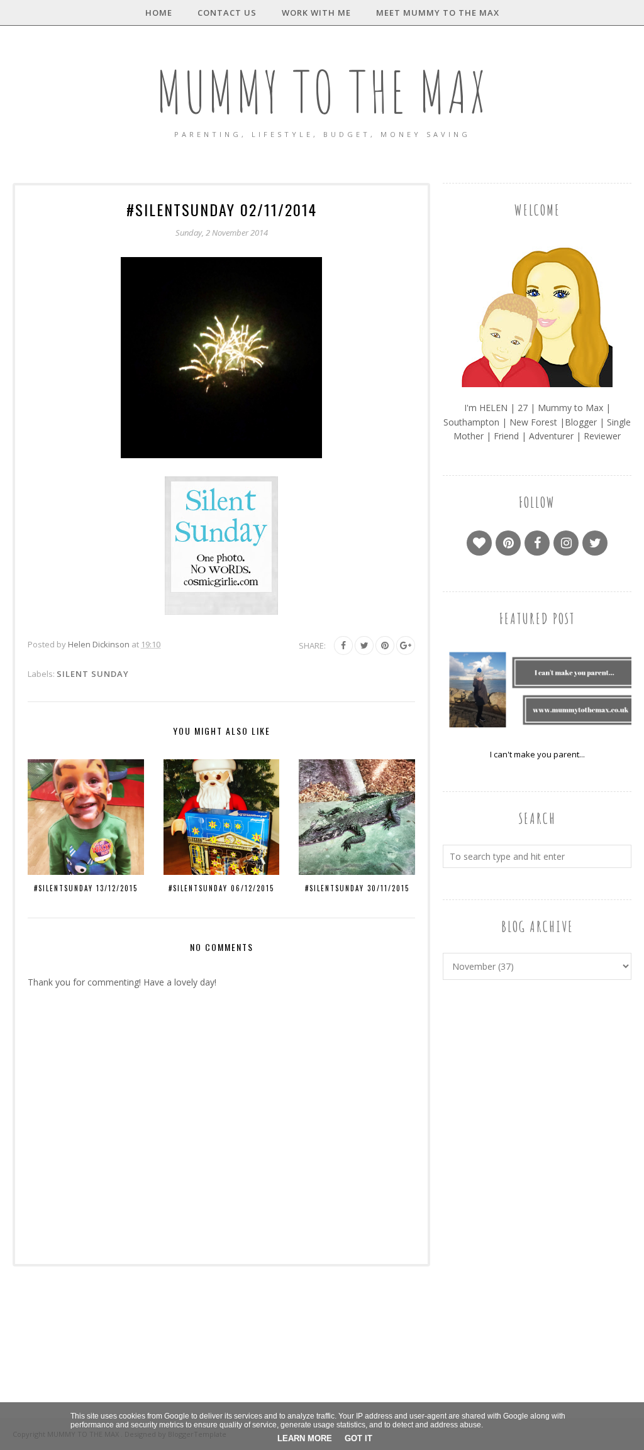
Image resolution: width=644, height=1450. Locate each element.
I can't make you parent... (537, 754)
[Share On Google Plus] (405, 645)
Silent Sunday (93, 673)
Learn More (304, 1438)
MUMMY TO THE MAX (322, 91)
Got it (358, 1438)
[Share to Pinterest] (385, 645)
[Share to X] (364, 645)
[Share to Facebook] (343, 645)
